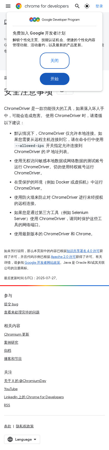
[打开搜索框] (77, 6)
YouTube (10, 389)
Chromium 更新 (16, 334)
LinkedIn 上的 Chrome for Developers (34, 397)
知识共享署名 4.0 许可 (83, 251)
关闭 (54, 60)
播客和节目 (13, 358)
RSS (7, 405)
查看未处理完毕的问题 (22, 312)
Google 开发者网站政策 (42, 262)
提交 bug (11, 304)
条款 (7, 426)
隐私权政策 (25, 426)
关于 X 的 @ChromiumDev (25, 380)
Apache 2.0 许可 (63, 257)
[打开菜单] (8, 6)
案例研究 (11, 342)
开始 (54, 78)
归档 (7, 350)
